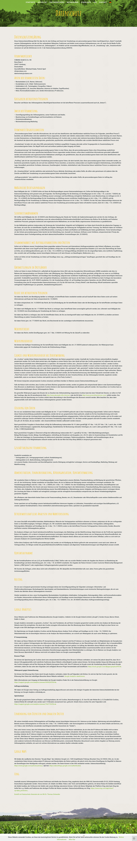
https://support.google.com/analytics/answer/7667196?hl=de (35, 704)
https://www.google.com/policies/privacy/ (28, 766)
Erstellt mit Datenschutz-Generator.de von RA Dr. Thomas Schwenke (37, 794)
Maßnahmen (72, 2)
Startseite (30, 2)
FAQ (95, 2)
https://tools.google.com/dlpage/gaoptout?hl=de (104, 666)
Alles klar (72, 839)
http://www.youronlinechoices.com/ (94, 395)
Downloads (86, 2)
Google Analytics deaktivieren (75, 676)
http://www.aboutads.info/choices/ (58, 395)
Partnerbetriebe (56, 2)
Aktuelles (42, 2)
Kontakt (103, 2)
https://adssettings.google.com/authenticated (65, 766)
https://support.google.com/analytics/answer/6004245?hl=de (35, 682)
